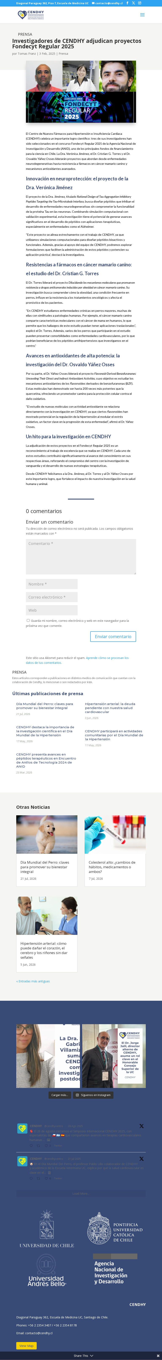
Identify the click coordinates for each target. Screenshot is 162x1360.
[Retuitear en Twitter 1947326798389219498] (39, 1179)
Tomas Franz (27, 54)
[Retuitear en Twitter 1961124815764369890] (39, 1146)
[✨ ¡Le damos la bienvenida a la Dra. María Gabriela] (48, 1056)
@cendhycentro (53, 1126)
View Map (26, 1346)
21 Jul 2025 (74, 1159)
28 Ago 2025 (75, 1126)
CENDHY (36, 1126)
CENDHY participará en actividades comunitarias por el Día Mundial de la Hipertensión (114, 735)
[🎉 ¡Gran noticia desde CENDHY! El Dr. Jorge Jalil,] (114, 1056)
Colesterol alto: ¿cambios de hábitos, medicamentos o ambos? (112, 867)
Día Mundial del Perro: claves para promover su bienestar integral (44, 706)
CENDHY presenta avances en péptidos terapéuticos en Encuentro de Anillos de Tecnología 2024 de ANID (46, 760)
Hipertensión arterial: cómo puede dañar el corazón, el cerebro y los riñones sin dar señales (44, 950)
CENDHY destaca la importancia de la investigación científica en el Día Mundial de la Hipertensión (45, 731)
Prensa (63, 54)
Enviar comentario (113, 636)
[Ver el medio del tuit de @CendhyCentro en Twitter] (48, 1139)
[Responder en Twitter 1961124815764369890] (32, 1146)
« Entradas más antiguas (33, 981)
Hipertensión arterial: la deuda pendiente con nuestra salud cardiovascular (110, 708)
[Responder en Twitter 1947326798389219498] (32, 1179)
